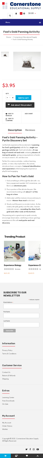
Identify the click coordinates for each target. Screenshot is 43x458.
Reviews (30, 130)
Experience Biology (12, 265)
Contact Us (6, 372)
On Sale (5, 404)
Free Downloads (8, 401)
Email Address (8, 302)
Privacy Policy (7, 350)
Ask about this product (21, 105)
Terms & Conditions (9, 354)
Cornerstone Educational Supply (25, 37)
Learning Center (8, 397)
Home (8, 37)
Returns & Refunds (8, 375)
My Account (6, 423)
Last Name (6, 321)
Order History (7, 426)
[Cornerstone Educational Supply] (21, 8)
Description (15, 130)
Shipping (5, 379)
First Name (6, 312)
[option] (27, 61)
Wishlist (5, 429)
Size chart (29, 113)
